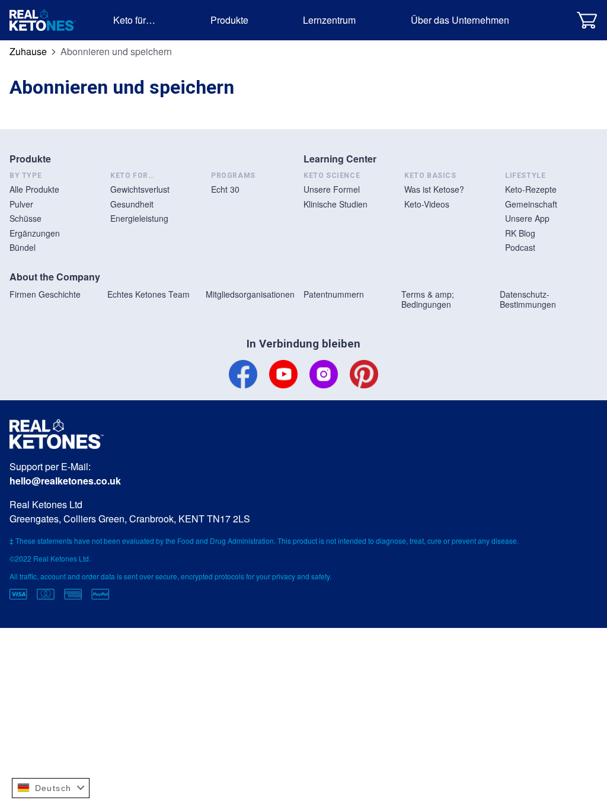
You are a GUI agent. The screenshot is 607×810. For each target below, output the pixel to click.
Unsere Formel (332, 189)
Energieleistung (139, 218)
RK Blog (520, 233)
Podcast (520, 247)
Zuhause (28, 51)
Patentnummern (334, 294)
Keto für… (134, 20)
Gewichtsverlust (140, 189)
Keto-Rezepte (531, 189)
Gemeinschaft (531, 204)
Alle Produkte (34, 189)
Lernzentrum (329, 20)
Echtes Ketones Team (148, 294)
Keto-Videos (426, 204)
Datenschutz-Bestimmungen (528, 299)
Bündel (22, 247)
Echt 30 (225, 189)
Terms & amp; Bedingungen (427, 299)
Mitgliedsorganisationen (250, 294)
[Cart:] (587, 20)
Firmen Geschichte (45, 294)
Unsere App (527, 218)
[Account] (557, 20)
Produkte (229, 20)
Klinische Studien (336, 204)
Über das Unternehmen (460, 20)
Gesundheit (132, 204)
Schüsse (25, 218)
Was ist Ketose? (434, 189)
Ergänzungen (34, 233)
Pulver (21, 204)
